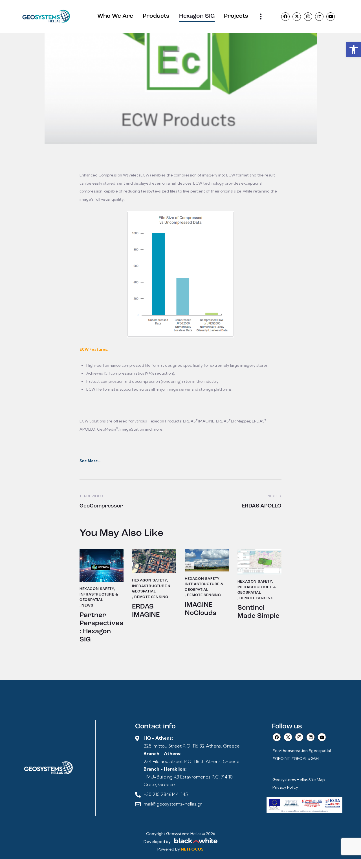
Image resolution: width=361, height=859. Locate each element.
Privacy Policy (285, 787)
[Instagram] (308, 16)
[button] (353, 49)
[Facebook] (285, 16)
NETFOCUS (192, 849)
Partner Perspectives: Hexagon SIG (101, 627)
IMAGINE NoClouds (200, 609)
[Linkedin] (319, 16)
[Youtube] (330, 16)
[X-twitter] (296, 16)
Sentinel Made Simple (258, 612)
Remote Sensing (151, 597)
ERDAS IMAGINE (146, 610)
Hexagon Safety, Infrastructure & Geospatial (99, 594)
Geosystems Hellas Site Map (299, 779)
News (87, 605)
